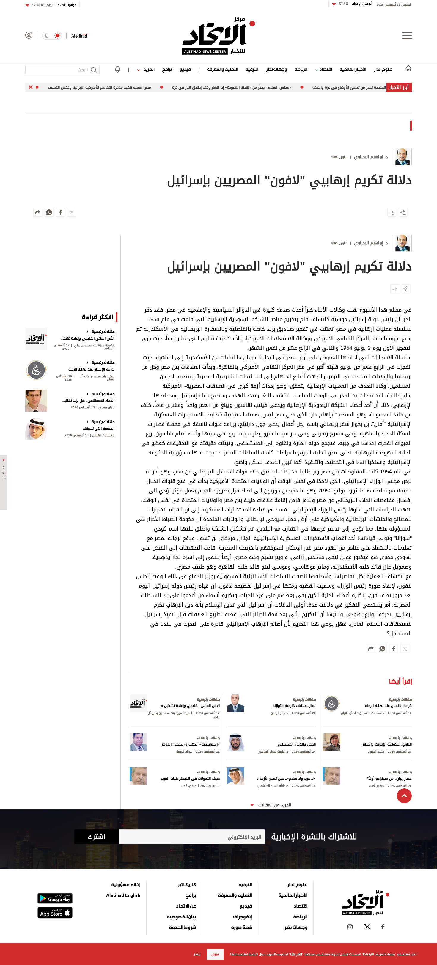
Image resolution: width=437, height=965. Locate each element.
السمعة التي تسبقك (98, 428)
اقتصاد (325, 69)
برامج (167, 69)
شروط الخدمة (182, 927)
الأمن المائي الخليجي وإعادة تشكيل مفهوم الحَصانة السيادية (86, 338)
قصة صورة (241, 927)
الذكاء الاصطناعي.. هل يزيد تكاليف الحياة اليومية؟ (86, 400)
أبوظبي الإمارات (355, 4)
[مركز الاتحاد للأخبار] (218, 36)
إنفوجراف (242, 917)
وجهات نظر (276, 69)
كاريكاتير (187, 884)
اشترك (96, 837)
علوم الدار (383, 69)
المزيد (148, 69)
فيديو (185, 69)
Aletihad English (123, 895)
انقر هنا (296, 954)
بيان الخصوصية (181, 917)
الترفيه (252, 69)
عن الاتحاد (186, 906)
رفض (196, 954)
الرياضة (301, 69)
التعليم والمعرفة (222, 69)
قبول (215, 954)
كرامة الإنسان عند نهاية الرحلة (91, 369)
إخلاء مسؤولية (125, 884)
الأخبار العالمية (353, 69)
